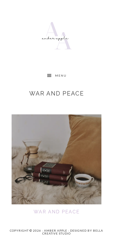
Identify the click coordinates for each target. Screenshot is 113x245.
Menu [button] (61, 75)
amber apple (56, 35)
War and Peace (57, 212)
